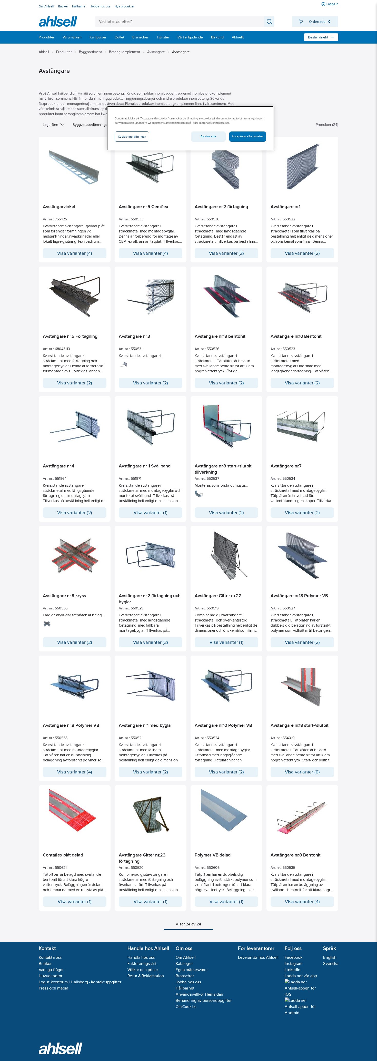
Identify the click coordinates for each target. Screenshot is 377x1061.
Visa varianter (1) (150, 512)
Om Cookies (186, 1006)
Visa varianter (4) (74, 253)
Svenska (330, 963)
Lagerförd (50, 125)
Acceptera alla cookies (247, 136)
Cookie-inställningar (132, 136)
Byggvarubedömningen (91, 125)
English (329, 957)
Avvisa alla (208, 136)
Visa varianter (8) (302, 771)
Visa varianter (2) (226, 253)
